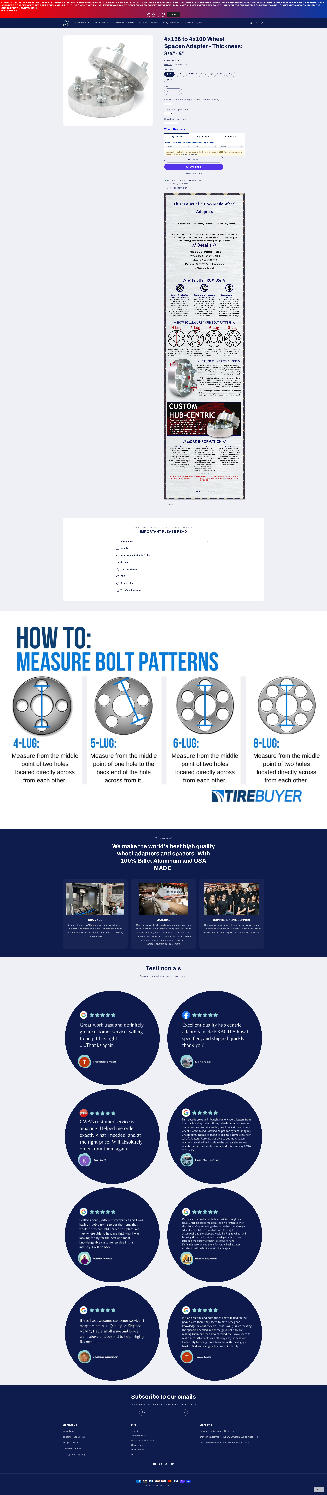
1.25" (169, 74)
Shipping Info (137, 1445)
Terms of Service (138, 1436)
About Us (135, 1431)
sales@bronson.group (74, 1437)
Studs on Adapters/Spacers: (178, 109)
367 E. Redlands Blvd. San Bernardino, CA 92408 (224, 1443)
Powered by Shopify (175, 1486)
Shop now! (173, 14)
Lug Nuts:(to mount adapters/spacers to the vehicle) (191, 100)
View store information (177, 188)
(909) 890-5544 (70, 1443)
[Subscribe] (185, 1412)
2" (202, 74)
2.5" (211, 74)
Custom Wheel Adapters (159, 1486)
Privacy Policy (137, 1450)
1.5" (180, 74)
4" (168, 80)
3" (221, 74)
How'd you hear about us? (178, 119)
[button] (83, 23)
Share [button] (170, 504)
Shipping (168, 64)
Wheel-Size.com (174, 129)
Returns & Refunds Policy (142, 1440)
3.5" (230, 74)
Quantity (168, 86)
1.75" (191, 74)
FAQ (133, 1454)
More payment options (194, 173)
